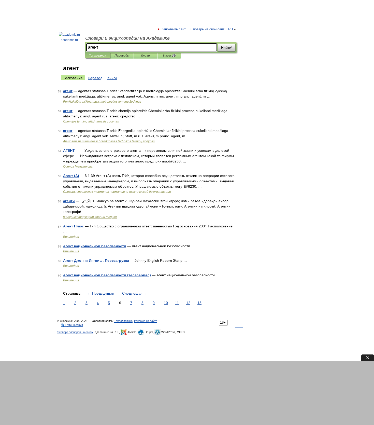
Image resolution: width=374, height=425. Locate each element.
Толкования (97, 55)
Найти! (226, 48)
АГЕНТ (69, 150)
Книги (145, 55)
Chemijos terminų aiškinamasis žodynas (91, 121)
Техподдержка (123, 320)
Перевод (95, 78)
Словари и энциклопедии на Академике (127, 38)
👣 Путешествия (72, 324)
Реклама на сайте (145, 320)
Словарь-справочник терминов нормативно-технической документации (117, 192)
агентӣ (69, 201)
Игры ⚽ (169, 55)
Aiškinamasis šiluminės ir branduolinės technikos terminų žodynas (109, 141)
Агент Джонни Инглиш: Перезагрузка (96, 260)
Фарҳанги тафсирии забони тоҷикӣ (90, 217)
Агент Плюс (73, 226)
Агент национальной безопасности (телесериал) (107, 275)
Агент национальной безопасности (94, 246)
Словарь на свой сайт (207, 29)
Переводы (122, 55)
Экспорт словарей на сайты (75, 332)
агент (68, 91)
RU (230, 29)
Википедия (71, 237)
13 (199, 303)
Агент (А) (71, 176)
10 (166, 303)
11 (177, 303)
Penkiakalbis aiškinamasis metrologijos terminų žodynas (102, 101)
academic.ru (69, 40)
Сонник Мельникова (78, 166)
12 (188, 303)
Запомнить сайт (174, 29)
